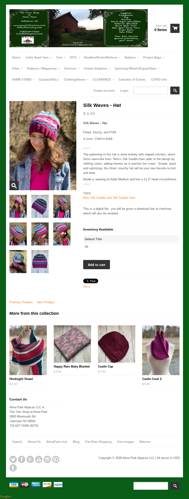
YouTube (38, 459)
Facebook (21, 459)
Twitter (13, 459)
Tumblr (13, 468)
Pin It (86, 287)
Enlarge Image (14, 185)
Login (124, 90)
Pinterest (55, 459)
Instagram (47, 459)
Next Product (46, 302)
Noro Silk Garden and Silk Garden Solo (109, 197)
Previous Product (20, 302)
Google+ (30, 459)
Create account (104, 90)
